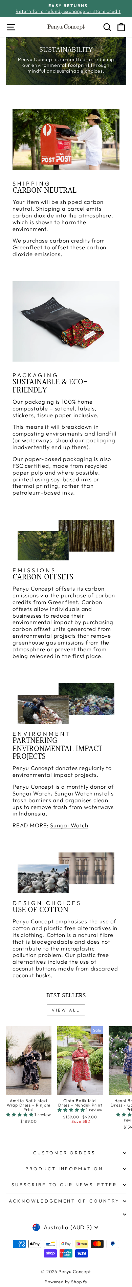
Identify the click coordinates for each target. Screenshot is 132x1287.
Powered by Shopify (66, 1281)
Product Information (64, 1168)
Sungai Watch (69, 825)
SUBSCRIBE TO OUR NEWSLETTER (64, 1184)
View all (66, 1010)
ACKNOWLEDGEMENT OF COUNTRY (64, 1201)
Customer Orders (64, 1152)
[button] (20, 1114)
